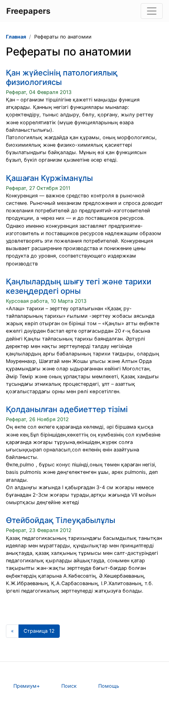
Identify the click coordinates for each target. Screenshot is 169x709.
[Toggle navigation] (152, 11)
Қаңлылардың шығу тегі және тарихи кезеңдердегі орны (78, 286)
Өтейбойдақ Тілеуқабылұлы (60, 520)
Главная (16, 37)
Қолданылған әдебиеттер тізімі (67, 409)
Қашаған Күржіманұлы (49, 178)
